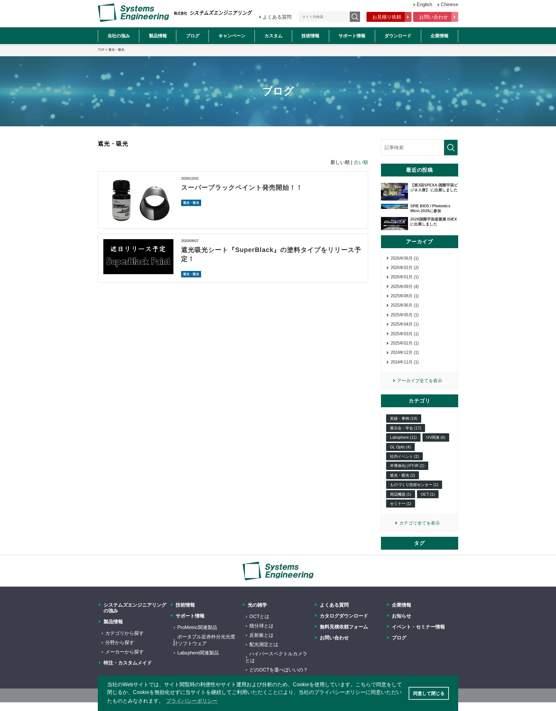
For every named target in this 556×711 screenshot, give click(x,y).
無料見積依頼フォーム (344, 626)
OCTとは (259, 616)
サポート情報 (352, 35)
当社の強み (118, 35)
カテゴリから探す (124, 633)
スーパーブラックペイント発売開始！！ (242, 187)
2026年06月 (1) (405, 258)
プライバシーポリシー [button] (192, 701)
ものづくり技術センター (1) (414, 484)
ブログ (192, 35)
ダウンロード (398, 35)
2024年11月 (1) (405, 362)
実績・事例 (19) (403, 418)
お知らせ (401, 615)
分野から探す (119, 642)
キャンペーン (232, 35)
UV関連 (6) (435, 437)
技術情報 (310, 35)
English (424, 4)
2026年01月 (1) (405, 276)
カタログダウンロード (344, 615)
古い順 (361, 162)
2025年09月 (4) (405, 286)
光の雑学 (257, 605)
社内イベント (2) (404, 456)
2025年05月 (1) (405, 314)
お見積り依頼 (386, 17)
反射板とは (261, 635)
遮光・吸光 (191, 202)
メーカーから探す (124, 651)
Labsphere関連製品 (198, 652)
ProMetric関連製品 (197, 627)
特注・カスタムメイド (128, 662)
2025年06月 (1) (405, 305)
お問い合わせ (433, 17)
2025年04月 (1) (405, 324)
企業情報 (440, 35)
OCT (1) (428, 494)
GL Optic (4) (400, 447)
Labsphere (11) (403, 437)
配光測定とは (263, 644)
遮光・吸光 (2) (402, 475)
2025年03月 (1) (405, 333)
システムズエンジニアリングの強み (135, 607)
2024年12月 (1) (405, 352)
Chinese (449, 4)
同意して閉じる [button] (429, 693)
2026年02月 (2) (405, 267)
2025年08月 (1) (405, 295)
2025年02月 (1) (405, 343)
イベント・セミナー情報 (418, 626)
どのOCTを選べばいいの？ (278, 669)
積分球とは (261, 625)
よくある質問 (277, 17)
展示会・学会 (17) (405, 428)
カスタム (273, 35)
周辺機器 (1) (400, 494)
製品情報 (158, 35)
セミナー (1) (400, 503)
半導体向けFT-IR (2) (407, 466)
